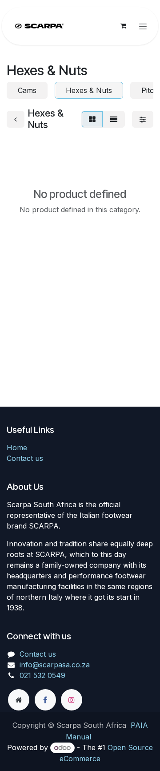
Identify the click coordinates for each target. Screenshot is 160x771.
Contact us (25, 458)
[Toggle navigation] (143, 26)
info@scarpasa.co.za (55, 664)
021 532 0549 (42, 675)
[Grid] (92, 119)
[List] (114, 119)
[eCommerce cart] (123, 26)
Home (17, 447)
